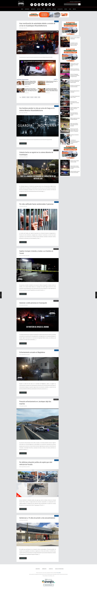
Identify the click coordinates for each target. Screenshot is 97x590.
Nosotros (38, 568)
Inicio (22, 9)
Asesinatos (33, 9)
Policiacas (49, 9)
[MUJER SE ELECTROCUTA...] (96, 295)
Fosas (70, 9)
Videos (43, 9)
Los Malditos (60, 9)
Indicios (74, 9)
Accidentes (27, 9)
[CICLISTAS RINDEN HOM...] (1, 295)
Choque (28, 97)
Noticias (54, 9)
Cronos (65, 9)
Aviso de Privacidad (59, 568)
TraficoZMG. (59, 572)
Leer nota (23, 143)
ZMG (39, 97)
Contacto (51, 568)
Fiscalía (32, 97)
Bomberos (23, 97)
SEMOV (36, 97)
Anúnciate (44, 568)
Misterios (39, 9)
